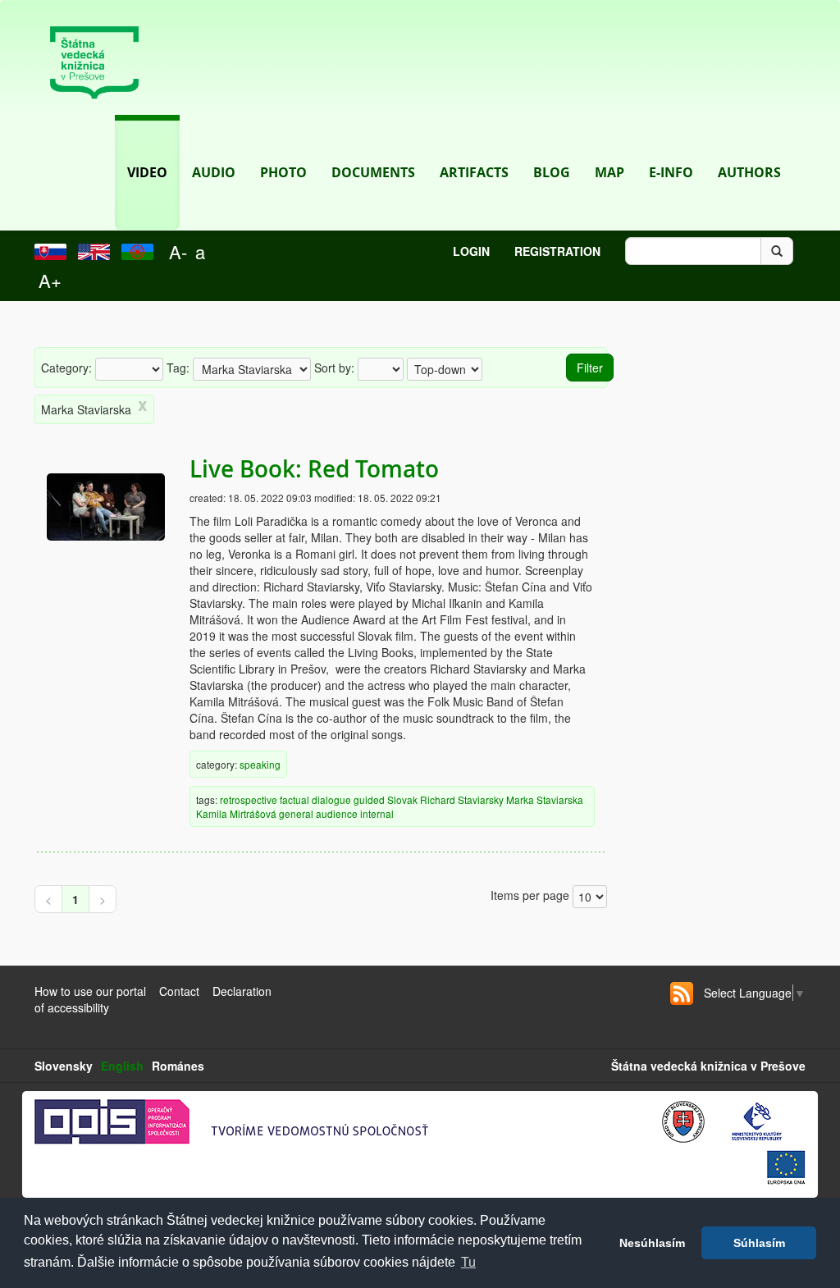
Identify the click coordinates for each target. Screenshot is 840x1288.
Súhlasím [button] (759, 1242)
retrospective (248, 799)
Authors (749, 172)
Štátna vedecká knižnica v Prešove (708, 1065)
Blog (551, 172)
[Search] (776, 251)
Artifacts (474, 172)
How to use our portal (90, 991)
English (122, 1065)
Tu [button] (468, 1262)
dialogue (331, 799)
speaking (260, 764)
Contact (179, 991)
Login (471, 251)
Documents (373, 172)
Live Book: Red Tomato (314, 469)
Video (147, 172)
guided (369, 799)
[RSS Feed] (682, 993)
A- (178, 251)
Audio (213, 172)
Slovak (402, 799)
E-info (671, 172)
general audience (318, 813)
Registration (557, 251)
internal (377, 813)
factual (294, 799)
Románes (178, 1065)
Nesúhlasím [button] (652, 1242)
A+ (50, 280)
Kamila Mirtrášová (236, 813)
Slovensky (63, 1065)
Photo (283, 172)
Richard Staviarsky (462, 799)
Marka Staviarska (544, 799)
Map (609, 172)
